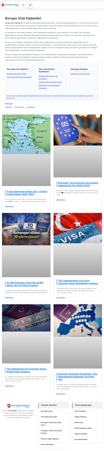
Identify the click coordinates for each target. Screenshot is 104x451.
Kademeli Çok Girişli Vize (80, 74)
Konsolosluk (31, 107)
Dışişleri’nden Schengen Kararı (50, 82)
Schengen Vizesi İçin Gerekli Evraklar (51, 432)
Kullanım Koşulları (80, 434)
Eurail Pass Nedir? (47, 444)
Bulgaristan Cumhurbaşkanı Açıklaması (49, 86)
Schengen (8, 107)
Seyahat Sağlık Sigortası (50, 439)
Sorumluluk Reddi (80, 439)
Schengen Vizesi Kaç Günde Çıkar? (51, 424)
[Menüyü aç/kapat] (30, 5)
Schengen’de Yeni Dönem (16, 74)
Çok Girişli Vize (19, 107)
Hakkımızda (78, 422)
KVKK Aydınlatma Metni (83, 428)
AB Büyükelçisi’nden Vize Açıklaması (48, 77)
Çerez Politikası (80, 411)
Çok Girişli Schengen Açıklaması (19, 77)
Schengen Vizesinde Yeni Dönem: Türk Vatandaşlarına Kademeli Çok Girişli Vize (77, 377)
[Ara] (23, 5)
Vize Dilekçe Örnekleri (49, 417)
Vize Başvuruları (47, 411)
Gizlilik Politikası (80, 417)
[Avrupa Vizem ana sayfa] (10, 5)
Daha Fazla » (9, 206)
